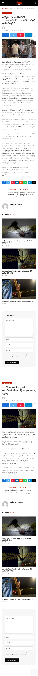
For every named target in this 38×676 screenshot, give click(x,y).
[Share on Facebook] (5, 35)
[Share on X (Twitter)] (13, 35)
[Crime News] (19, 3)
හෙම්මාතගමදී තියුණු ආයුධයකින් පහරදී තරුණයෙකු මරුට (12, 194)
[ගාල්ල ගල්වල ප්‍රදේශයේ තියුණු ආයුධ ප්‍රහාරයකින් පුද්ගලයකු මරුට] (19, 228)
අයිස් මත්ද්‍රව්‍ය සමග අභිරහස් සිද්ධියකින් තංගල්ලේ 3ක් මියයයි (27, 194)
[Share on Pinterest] (20, 35)
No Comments (7, 30)
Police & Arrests (7, 13)
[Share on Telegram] (28, 35)
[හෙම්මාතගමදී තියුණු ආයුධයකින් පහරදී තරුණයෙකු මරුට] (19, 418)
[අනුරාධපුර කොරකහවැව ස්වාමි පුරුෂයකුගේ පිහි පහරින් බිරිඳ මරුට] (19, 259)
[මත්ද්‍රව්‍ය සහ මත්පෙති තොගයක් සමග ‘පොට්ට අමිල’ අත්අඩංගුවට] (19, 48)
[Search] (35, 3)
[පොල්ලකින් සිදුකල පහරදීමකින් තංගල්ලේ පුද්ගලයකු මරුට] (19, 289)
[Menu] (3, 3)
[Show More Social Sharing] (34, 35)
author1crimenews (13, 27)
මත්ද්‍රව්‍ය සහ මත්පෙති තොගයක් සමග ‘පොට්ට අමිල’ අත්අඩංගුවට (26, 492)
